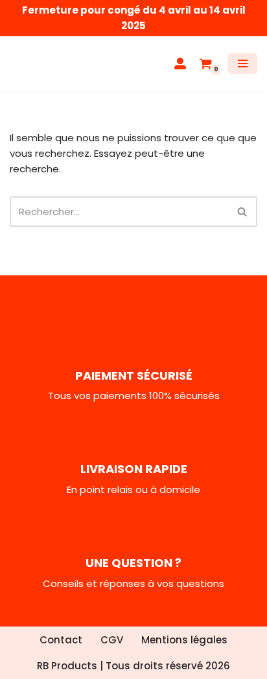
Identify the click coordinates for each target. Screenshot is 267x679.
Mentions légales (184, 640)
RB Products (67, 666)
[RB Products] (48, 63)
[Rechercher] (242, 211)
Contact (61, 640)
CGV (111, 640)
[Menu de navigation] (242, 63)
